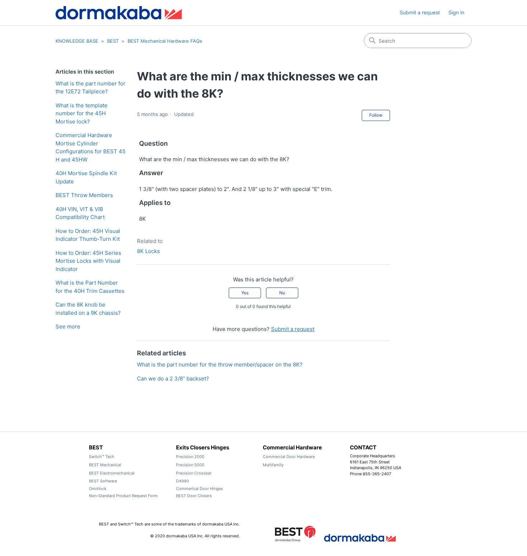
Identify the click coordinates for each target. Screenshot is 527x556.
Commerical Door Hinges (199, 488)
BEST (113, 41)
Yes (244, 292)
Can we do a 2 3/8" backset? (173, 378)
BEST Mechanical (105, 464)
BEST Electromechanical (111, 473)
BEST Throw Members (84, 195)
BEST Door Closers (194, 495)
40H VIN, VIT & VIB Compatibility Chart (80, 213)
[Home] (119, 12)
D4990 (182, 480)
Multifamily (273, 464)
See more (68, 326)
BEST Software (103, 480)
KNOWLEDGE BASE (77, 41)
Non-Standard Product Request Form (123, 495)
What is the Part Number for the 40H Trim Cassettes (90, 286)
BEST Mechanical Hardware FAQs (165, 41)
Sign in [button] (456, 12)
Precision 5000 (190, 464)
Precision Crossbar (194, 473)
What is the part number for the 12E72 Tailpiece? (90, 87)
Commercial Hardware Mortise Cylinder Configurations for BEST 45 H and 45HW (90, 147)
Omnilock (97, 488)
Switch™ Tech (101, 456)
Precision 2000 (190, 456)
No (282, 292)
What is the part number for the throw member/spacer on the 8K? (220, 364)
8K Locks (148, 251)
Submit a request (420, 12)
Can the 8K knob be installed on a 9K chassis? (88, 308)
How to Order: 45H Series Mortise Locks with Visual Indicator (88, 260)
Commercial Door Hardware (289, 456)
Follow (376, 115)
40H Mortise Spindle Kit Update (86, 177)
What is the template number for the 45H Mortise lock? (82, 113)
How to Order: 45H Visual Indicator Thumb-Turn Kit (88, 235)
